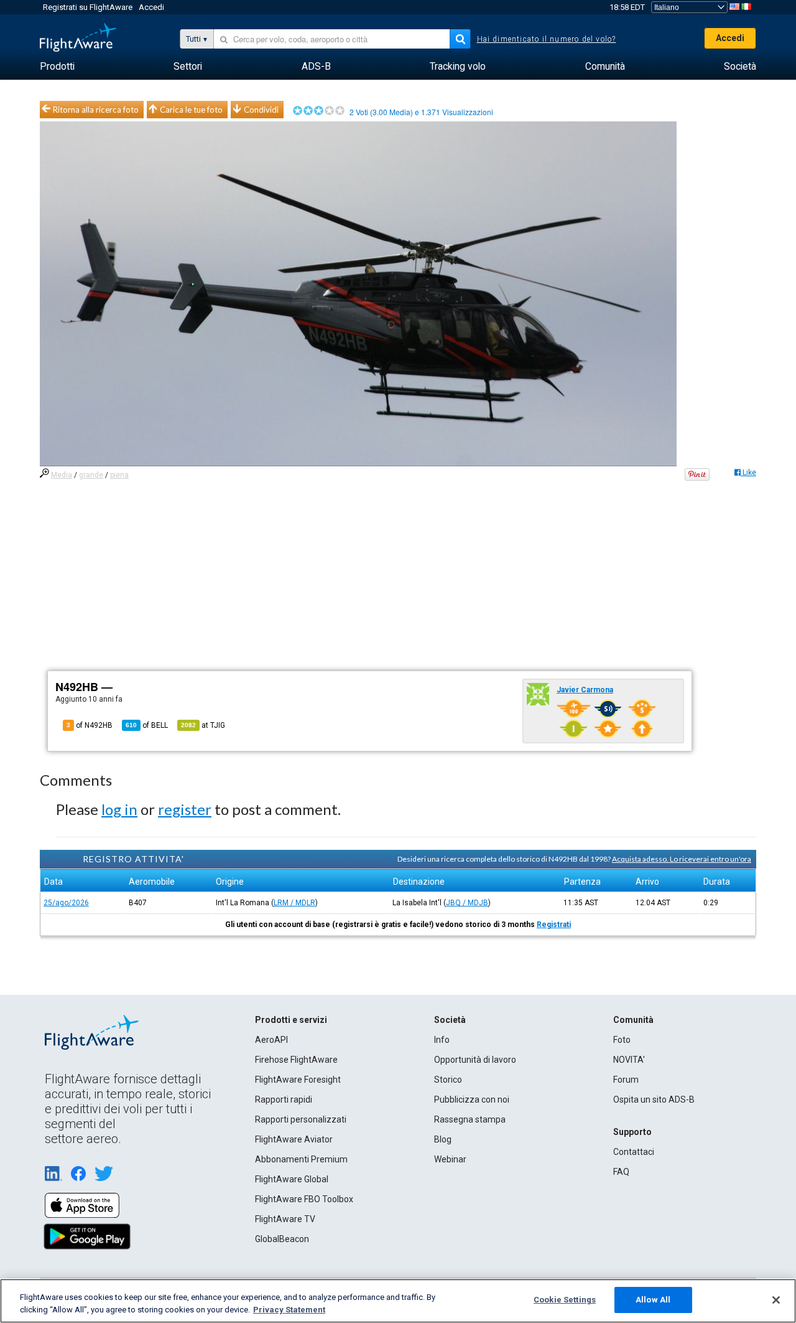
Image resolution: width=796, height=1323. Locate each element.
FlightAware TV (285, 1219)
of (147, 725)
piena (119, 475)
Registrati (554, 924)
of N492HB (90, 725)
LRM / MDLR (294, 902)
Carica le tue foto (191, 110)
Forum (626, 1080)
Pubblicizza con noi (471, 1099)
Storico (448, 1080)
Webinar (450, 1159)
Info (442, 1040)
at (203, 725)
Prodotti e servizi (291, 1020)
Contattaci (633, 1152)
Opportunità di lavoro (475, 1060)
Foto (622, 1040)
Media (61, 475)
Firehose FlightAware (296, 1060)
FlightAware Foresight (298, 1080)
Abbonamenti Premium (301, 1159)
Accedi (151, 7)
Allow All (653, 1299)
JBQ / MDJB (467, 902)
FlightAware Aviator (294, 1139)
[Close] (776, 1300)
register (184, 809)
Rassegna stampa (470, 1119)
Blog (442, 1139)
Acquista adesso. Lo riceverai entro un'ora (681, 859)
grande (91, 475)
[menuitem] (57, 67)
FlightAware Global (291, 1179)
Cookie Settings (565, 1299)
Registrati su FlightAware (87, 7)
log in (119, 809)
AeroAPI (271, 1040)
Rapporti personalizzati (300, 1119)
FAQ (621, 1172)
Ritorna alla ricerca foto (96, 110)
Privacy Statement (289, 1309)
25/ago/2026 (66, 902)
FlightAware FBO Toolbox (304, 1199)
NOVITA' (629, 1060)
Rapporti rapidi (283, 1099)
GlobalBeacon (282, 1239)
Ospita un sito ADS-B (654, 1099)
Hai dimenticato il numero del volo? (546, 39)
